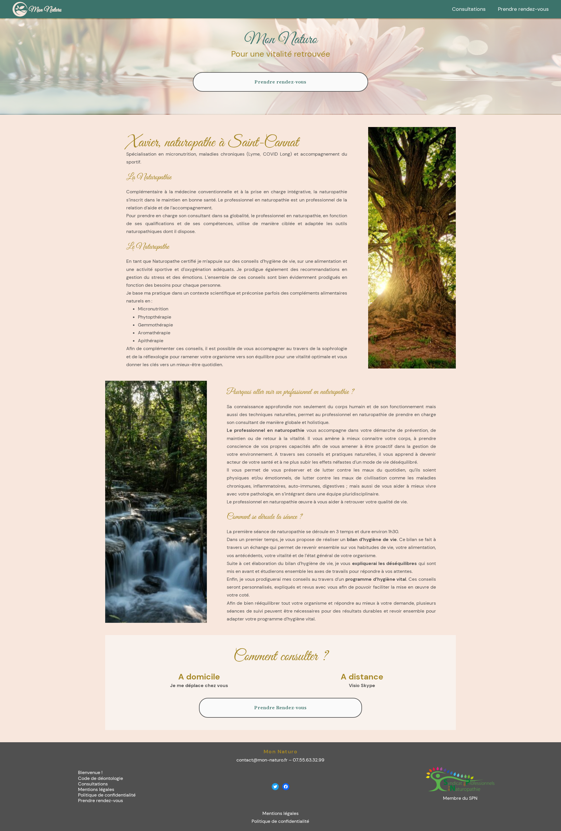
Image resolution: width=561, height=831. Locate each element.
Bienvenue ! (90, 772)
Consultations (93, 784)
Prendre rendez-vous (280, 82)
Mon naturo (280, 751)
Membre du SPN (460, 798)
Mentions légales (96, 789)
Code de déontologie (100, 778)
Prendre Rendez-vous (280, 707)
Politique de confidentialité (107, 795)
